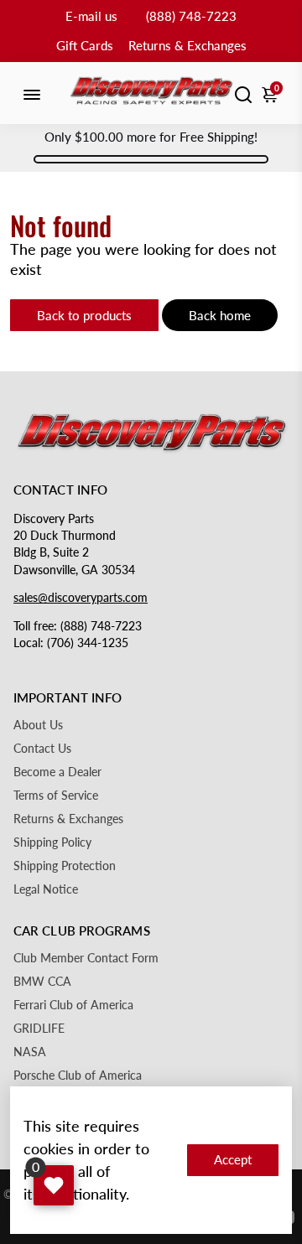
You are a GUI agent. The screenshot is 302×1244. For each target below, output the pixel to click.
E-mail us (91, 15)
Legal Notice (45, 889)
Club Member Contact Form (86, 958)
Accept (233, 1159)
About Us (38, 725)
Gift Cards (84, 45)
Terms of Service (55, 795)
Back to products (84, 315)
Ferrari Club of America (73, 1005)
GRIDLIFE (39, 1028)
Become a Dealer (57, 772)
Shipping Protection (64, 866)
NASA (29, 1052)
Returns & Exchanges (187, 45)
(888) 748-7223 (191, 15)
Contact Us (42, 748)
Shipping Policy (52, 842)
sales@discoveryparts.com (80, 597)
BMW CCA (42, 981)
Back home (220, 315)
